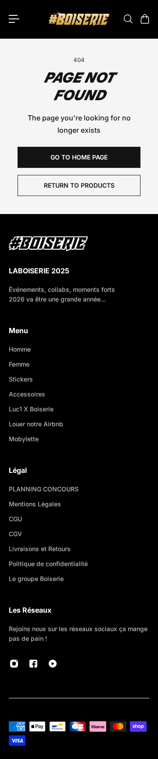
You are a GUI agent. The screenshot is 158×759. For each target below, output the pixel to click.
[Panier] (144, 19)
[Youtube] (52, 663)
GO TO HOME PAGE (79, 157)
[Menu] (14, 18)
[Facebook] (33, 663)
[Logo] (79, 19)
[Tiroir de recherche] (127, 19)
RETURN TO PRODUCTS (79, 185)
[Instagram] (14, 663)
